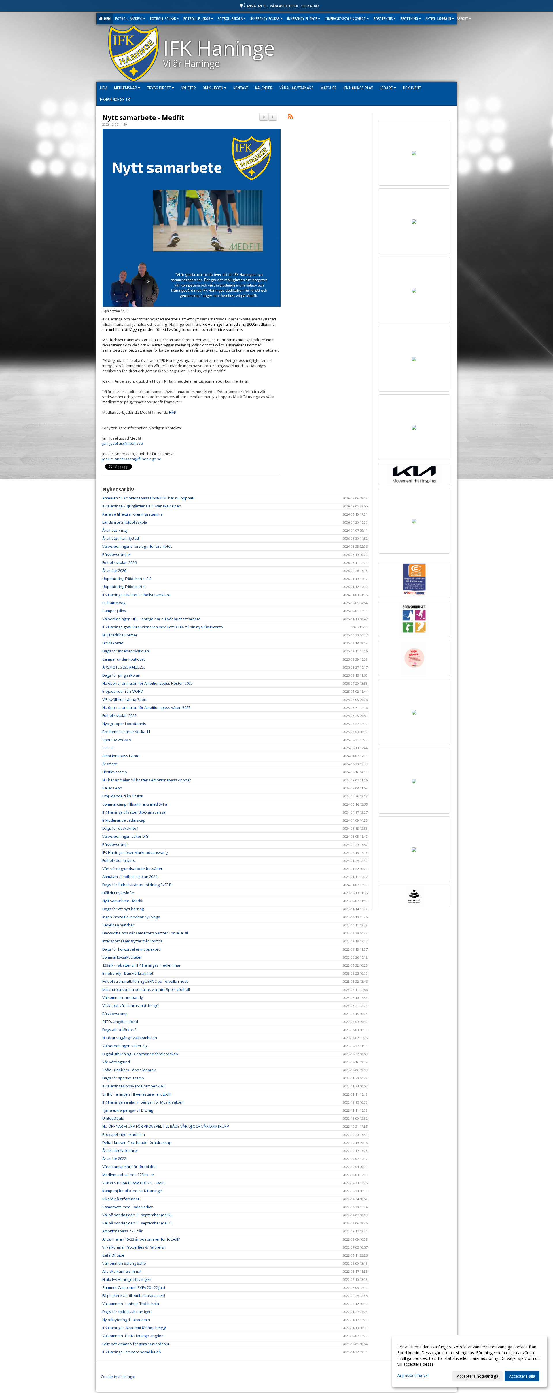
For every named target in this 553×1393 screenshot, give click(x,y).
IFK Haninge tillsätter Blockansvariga (133, 812)
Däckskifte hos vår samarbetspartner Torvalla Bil (145, 933)
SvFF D (107, 747)
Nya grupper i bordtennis (124, 723)
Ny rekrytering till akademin (126, 1319)
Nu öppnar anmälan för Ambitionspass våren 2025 (146, 707)
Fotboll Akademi (128, 19)
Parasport (460, 19)
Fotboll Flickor (196, 19)
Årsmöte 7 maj (114, 530)
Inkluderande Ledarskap (123, 820)
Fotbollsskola (230, 19)
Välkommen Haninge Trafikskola (130, 1303)
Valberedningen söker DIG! (125, 836)
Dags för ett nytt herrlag (123, 908)
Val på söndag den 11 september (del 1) (136, 1223)
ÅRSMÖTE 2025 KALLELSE (123, 667)
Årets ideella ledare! (120, 1150)
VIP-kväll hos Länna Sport (124, 699)
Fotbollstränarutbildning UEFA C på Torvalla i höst (145, 981)
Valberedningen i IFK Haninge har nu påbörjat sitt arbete (151, 618)
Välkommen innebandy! (123, 997)
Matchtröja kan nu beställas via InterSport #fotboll (146, 989)
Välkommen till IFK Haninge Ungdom (133, 1335)
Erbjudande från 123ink (122, 796)
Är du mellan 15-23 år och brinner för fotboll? (141, 1239)
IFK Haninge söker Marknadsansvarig (135, 852)
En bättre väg (113, 602)
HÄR (172, 412)
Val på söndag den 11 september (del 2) (136, 1215)
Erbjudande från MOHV (122, 691)
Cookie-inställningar (118, 1376)
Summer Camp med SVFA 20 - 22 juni (133, 1287)
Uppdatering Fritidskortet (124, 586)
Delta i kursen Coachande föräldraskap (136, 1142)
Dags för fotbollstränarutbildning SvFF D (137, 884)
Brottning (409, 19)
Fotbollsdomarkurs (118, 860)
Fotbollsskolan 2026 (119, 562)
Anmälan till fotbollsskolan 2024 (129, 876)
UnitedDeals (113, 1118)
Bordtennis (383, 19)
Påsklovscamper (116, 554)
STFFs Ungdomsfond (120, 1021)
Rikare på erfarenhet (120, 1198)
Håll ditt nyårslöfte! (118, 892)
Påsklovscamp (115, 844)
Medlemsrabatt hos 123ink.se (128, 1174)
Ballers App (112, 788)
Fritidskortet (112, 643)
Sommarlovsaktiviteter (122, 957)
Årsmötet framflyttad (120, 538)
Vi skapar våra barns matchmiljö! (130, 1005)
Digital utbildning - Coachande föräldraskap (140, 1053)
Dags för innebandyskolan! (126, 651)
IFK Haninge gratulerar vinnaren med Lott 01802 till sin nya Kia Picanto (162, 626)
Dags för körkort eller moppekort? (131, 949)
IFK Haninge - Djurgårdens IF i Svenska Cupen (141, 506)
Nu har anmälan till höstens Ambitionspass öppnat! (147, 780)
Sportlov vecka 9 (116, 739)
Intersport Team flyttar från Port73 (132, 941)
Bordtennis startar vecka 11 (126, 731)
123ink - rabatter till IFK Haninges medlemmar (141, 965)
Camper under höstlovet (123, 659)
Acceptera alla (522, 1376)
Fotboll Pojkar (163, 19)
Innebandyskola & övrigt (345, 19)
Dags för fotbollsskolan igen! (127, 1311)
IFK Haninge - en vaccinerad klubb (131, 1351)
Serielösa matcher (118, 925)
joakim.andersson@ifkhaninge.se (131, 458)
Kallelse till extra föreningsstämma (132, 514)
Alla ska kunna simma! (121, 1271)
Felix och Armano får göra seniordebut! (136, 1343)
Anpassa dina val (413, 1375)
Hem (106, 19)
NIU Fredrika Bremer (119, 635)
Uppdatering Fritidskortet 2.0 (126, 578)
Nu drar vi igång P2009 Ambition (129, 1037)
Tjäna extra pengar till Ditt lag (127, 1110)
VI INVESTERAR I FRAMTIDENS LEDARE (134, 1182)
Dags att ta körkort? (119, 1029)
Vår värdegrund (116, 1061)
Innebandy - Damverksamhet (127, 973)
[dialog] (469, 1361)
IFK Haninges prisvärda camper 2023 (134, 1086)
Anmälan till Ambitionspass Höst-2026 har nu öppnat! (148, 498)
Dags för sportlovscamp (123, 1078)
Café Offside (113, 1255)
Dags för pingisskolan (121, 675)
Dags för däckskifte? (120, 828)
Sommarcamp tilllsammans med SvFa (134, 804)
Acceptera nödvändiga (477, 1376)
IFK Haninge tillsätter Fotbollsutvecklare (136, 594)
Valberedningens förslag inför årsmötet (137, 546)
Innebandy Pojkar (264, 19)
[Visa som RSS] (290, 117)
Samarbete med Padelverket (127, 1206)
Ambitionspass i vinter (121, 755)
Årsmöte (109, 763)
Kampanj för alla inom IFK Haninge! (132, 1190)
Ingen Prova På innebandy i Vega (131, 916)
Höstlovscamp (114, 771)
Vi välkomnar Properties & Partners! (133, 1247)
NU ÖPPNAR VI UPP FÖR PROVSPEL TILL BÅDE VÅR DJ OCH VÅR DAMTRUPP (165, 1126)
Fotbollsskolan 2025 (119, 715)
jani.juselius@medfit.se (122, 443)
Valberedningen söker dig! (125, 1045)
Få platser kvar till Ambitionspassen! (133, 1295)
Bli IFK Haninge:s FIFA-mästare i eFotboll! (136, 1094)
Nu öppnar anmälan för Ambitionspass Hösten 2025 (147, 683)
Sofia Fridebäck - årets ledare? (129, 1070)
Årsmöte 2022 (114, 1158)
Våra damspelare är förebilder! (129, 1166)
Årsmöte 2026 (114, 570)
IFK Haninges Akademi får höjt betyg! (134, 1327)
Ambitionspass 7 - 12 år (122, 1231)
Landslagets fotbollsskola (124, 522)
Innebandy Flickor (302, 19)
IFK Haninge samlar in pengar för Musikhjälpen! (143, 1102)
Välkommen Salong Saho (124, 1263)
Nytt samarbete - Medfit (143, 117)
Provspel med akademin (123, 1134)
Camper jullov (114, 610)
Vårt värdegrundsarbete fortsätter (132, 868)
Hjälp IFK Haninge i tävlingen (126, 1279)
